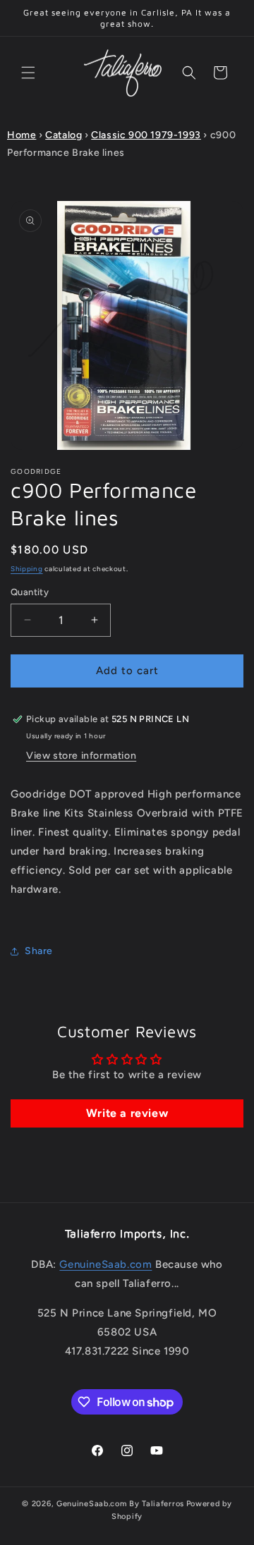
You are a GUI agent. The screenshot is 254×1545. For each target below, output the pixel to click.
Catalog (63, 135)
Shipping (27, 568)
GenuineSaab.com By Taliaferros (120, 1503)
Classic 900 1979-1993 (146, 135)
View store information (81, 756)
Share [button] (39, 951)
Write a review (127, 1113)
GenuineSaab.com (105, 1264)
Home (21, 135)
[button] (28, 72)
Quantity (30, 592)
